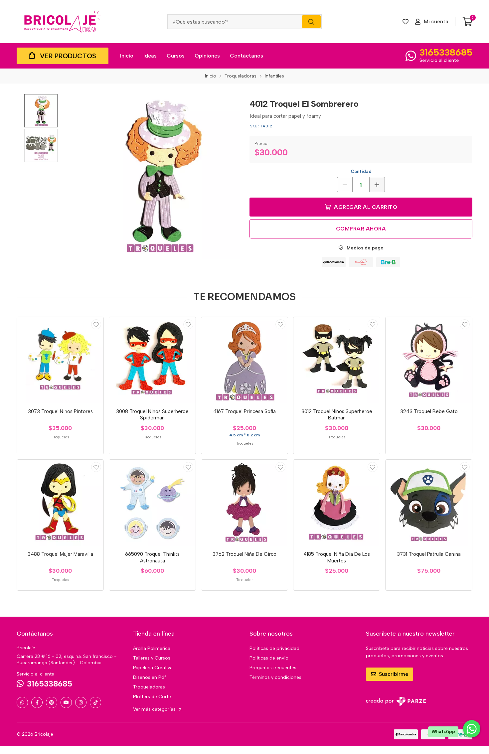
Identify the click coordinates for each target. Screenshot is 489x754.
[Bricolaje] (62, 22)
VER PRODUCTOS (68, 56)
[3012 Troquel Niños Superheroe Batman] (336, 360)
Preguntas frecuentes (272, 668)
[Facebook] (37, 702)
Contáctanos (246, 56)
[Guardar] (96, 324)
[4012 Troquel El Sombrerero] (157, 176)
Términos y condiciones (275, 677)
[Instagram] (80, 702)
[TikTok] (95, 702)
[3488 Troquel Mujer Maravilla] (60, 503)
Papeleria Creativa (153, 668)
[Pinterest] (51, 702)
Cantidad (361, 171)
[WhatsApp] (22, 702)
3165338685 (445, 52)
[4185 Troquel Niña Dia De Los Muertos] (336, 503)
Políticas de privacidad (274, 648)
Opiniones (207, 56)
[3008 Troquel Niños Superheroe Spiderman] (152, 360)
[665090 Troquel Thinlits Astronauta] (152, 503)
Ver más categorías (155, 709)
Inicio (126, 56)
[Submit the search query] (311, 21)
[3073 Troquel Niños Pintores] (60, 360)
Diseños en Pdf (149, 677)
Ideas (150, 56)
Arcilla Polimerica (151, 648)
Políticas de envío (268, 658)
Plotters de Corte (152, 696)
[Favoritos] (405, 22)
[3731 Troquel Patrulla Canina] (429, 503)
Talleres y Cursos (151, 658)
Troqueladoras (149, 687)
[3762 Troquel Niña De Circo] (244, 503)
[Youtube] (66, 702)
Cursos (176, 56)
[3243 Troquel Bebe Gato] (429, 360)
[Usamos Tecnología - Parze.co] (396, 701)
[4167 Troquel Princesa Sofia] (244, 360)
